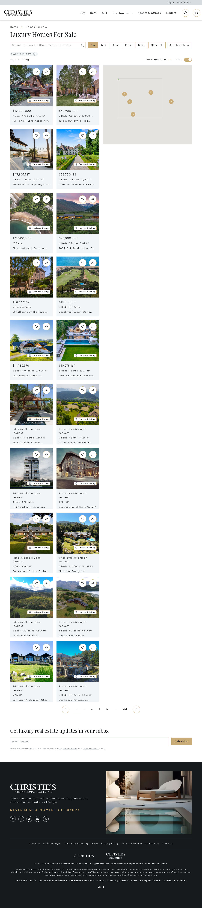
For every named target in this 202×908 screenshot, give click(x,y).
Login (170, 3)
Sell (104, 13)
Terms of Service (91, 749)
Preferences (184, 3)
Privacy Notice (70, 749)
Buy (93, 45)
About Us (34, 843)
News (95, 843)
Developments (122, 13)
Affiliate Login (52, 843)
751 (125, 709)
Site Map (167, 843)
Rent (103, 45)
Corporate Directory (76, 843)
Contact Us (152, 843)
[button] (21, 54)
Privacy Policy (109, 843)
